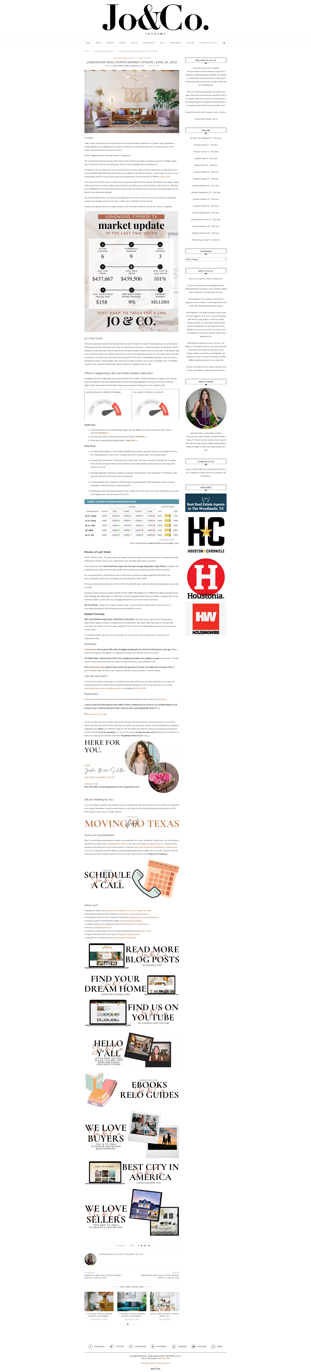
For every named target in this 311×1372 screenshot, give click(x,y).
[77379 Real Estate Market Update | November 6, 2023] (131, 1301)
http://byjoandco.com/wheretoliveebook (143, 917)
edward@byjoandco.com (114, 688)
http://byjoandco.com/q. (142, 931)
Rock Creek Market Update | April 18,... (165, 1315)
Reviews (110, 43)
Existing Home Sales (97, 667)
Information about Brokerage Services (155, 1363)
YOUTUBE (190, 43)
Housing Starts (90, 649)
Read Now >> (103, 433)
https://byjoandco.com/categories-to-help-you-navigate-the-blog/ (126, 910)
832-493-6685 (140, 688)
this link (209, 473)
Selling (134, 43)
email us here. (165, 177)
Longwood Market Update (103, 51)
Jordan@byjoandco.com (102, 927)
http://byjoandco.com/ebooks (131, 921)
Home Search (149, 43)
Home (88, 43)
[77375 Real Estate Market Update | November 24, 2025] (99, 1301)
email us (223, 112)
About (98, 43)
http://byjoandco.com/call (116, 844)
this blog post (161, 699)
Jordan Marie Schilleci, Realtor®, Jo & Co (128, 66)
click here (218, 367)
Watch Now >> (131, 440)
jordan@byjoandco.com (93, 688)
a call (215, 112)
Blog (162, 43)
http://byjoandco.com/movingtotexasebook (132, 914)
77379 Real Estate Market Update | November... (132, 1315)
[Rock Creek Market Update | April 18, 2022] (164, 1301)
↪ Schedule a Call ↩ (208, 43)
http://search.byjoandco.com (128, 934)
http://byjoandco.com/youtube (124, 938)
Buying (122, 43)
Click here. (218, 138)
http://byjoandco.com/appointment (135, 924)
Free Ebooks (175, 43)
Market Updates (144, 58)
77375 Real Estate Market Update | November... (99, 1315)
